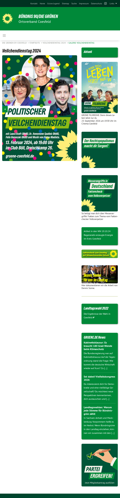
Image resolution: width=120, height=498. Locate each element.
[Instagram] (105, 3)
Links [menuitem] (112, 3)
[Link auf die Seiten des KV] (100, 150)
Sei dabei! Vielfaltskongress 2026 (99, 378)
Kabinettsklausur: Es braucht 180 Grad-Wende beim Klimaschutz (98, 346)
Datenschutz (96, 3)
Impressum (84, 3)
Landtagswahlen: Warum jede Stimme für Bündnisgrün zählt (98, 411)
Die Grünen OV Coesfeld (14, 43)
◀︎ (5, 109)
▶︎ (74, 109)
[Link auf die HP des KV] (100, 274)
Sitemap (65, 3)
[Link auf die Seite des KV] (100, 254)
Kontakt (33, 3)
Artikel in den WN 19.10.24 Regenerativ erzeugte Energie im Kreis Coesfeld (98, 235)
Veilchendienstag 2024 (54, 43)
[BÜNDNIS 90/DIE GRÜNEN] (7, 18)
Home (42, 3)
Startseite (35, 43)
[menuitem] (33, 3)
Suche (74, 3)
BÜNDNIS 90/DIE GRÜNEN (38, 16)
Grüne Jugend (53, 3)
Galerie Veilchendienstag (81, 43)
